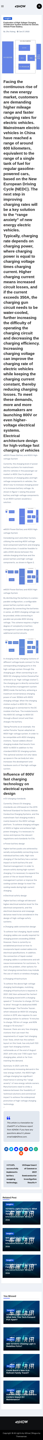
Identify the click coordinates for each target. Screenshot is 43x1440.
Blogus (35, 1433)
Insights (7, 18)
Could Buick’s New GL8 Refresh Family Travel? (17, 1371)
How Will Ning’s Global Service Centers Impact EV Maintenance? (21, 1397)
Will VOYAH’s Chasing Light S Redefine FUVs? (20, 1239)
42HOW (20, 6)
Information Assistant (15, 1217)
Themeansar (21, 1436)
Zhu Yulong (10, 32)
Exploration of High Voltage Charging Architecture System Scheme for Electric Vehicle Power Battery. (21, 25)
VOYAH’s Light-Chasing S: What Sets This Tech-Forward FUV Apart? (21, 1211)
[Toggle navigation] (2, 6)
